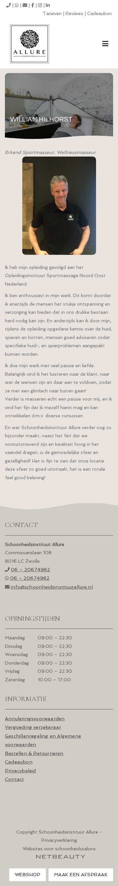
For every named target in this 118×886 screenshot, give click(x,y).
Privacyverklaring (59, 840)
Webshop (28, 874)
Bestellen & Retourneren (34, 753)
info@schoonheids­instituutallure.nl (52, 587)
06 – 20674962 (30, 569)
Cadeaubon (99, 13)
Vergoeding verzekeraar (33, 727)
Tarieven (52, 13)
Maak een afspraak (81, 874)
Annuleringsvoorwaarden (35, 718)
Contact (14, 779)
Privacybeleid (20, 770)
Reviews (74, 13)
